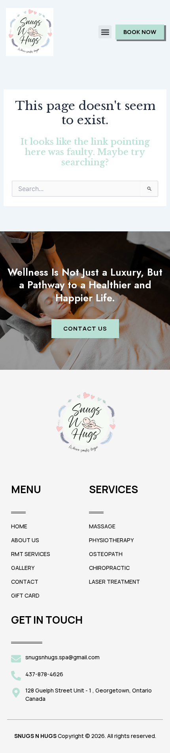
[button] (104, 31)
